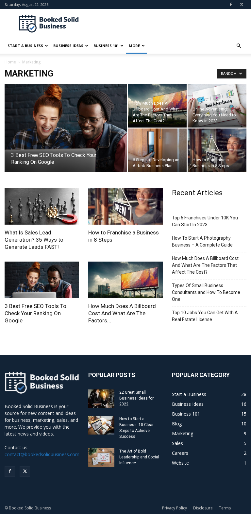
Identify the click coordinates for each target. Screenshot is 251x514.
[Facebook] (231, 4)
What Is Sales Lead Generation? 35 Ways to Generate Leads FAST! (34, 239)
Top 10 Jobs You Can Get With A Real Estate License (205, 316)
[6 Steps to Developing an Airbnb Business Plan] (157, 150)
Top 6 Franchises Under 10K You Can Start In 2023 (205, 221)
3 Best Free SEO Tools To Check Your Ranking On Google (35, 313)
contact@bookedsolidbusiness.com (42, 454)
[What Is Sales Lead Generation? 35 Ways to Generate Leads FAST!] (42, 206)
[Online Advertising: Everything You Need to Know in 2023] (217, 106)
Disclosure (203, 508)
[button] (238, 46)
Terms (225, 508)
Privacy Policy (174, 508)
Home (10, 62)
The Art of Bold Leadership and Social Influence (139, 457)
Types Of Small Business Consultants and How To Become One (206, 292)
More (134, 45)
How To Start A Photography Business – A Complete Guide (202, 241)
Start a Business (25, 45)
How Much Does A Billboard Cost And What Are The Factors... (122, 313)
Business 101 (106, 45)
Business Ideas (68, 45)
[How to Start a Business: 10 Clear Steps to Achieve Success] (101, 425)
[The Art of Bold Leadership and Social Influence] (101, 457)
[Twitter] (241, 4)
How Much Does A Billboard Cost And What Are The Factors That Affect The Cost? (205, 265)
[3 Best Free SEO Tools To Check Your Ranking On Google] (66, 137)
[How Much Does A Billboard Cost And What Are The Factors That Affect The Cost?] (157, 106)
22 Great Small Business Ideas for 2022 (136, 398)
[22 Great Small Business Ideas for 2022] (101, 398)
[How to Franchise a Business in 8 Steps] (217, 150)
